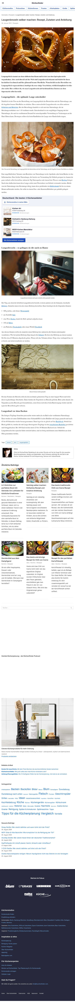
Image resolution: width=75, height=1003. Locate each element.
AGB (28, 993)
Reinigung (13, 809)
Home (3, 993)
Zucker (13, 319)
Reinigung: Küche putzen (9, 943)
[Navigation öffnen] (3, 3)
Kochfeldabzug (8, 802)
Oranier (4, 809)
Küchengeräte (37, 802)
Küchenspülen (50, 803)
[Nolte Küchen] (28, 896)
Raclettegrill (35, 931)
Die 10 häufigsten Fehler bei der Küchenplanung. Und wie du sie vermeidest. (34, 774)
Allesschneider (44, 931)
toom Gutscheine (49, 925)
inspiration (43, 798)
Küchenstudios (8, 8)
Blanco (40, 789)
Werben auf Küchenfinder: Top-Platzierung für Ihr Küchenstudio (21, 968)
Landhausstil (4, 806)
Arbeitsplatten (54, 8)
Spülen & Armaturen (27, 809)
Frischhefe (38, 327)
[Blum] (10, 888)
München (23, 920)
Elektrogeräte (33, 794)
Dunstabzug (64, 789)
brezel (9, 442)
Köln (62, 920)
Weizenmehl (24, 311)
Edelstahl (25, 794)
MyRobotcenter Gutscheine (9, 928)
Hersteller (11, 798)
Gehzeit (41, 335)
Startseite (4, 15)
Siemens (9, 922)
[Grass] (26, 888)
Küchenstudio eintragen (8, 971)
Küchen (27, 802)
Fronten (44, 8)
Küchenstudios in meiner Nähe (17, 202)
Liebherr (11, 806)
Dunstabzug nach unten (11, 794)
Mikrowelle (30, 806)
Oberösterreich (38, 920)
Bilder (35, 789)
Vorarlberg (30, 920)
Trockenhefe (17, 327)
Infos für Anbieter (6, 965)
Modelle (37, 806)
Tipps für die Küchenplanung (20, 813)
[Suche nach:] (37, 607)
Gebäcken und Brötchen (9, 107)
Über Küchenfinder (7, 949)
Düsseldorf (50, 920)
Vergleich (47, 813)
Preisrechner (20, 8)
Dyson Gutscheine (37, 925)
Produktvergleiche (13, 931)
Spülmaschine (42, 809)
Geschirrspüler (63, 793)
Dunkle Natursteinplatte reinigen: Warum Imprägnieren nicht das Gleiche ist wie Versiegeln (34, 854)
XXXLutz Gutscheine (25, 925)
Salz (13, 315)
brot (15, 442)
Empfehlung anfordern (8, 917)
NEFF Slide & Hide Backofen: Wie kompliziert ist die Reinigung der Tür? (27, 832)
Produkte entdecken (8, 756)
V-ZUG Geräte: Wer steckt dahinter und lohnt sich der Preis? (23, 848)
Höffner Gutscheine (25, 928)
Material (18, 806)
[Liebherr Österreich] (44, 888)
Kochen (64, 180)
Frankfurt (57, 920)
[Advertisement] (37, 632)
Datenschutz (22, 993)
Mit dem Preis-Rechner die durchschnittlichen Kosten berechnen (29, 769)
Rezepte (11, 15)
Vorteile (58, 813)
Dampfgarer (54, 789)
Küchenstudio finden (7, 914)
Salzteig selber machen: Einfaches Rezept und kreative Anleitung (36, 488)
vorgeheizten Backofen (57, 424)
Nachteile (45, 806)
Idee (27, 562)
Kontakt (41, 993)
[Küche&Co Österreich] (43, 896)
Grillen (4, 798)
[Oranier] (62, 888)
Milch (11, 323)
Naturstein (53, 806)
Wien (45, 920)
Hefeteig (4, 306)
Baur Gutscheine (60, 925)
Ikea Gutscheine (13, 925)
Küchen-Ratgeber (6, 946)
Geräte (64, 8)
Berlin (11, 920)
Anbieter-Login (6, 974)
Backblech (59, 421)
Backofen (26, 789)
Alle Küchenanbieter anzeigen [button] (14, 240)
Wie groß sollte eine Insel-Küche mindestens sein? (23, 771)
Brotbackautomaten (25, 931)
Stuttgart (66, 920)
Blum (46, 789)
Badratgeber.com (6, 955)
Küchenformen (33, 8)
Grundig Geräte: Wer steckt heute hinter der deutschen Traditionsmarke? (28, 838)
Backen (15, 789)
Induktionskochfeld (33, 798)
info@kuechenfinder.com (40, 984)
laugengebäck (24, 442)
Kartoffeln (50, 798)
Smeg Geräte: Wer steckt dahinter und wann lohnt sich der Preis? (25, 827)
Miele (24, 806)
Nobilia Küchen (62, 806)
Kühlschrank (54, 186)
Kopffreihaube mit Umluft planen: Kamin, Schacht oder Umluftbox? (26, 843)
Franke (3, 922)
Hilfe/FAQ (4, 952)
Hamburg (17, 920)
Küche (20, 802)
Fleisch (43, 793)
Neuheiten (11, 496)
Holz (16, 798)
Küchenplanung (6, 940)
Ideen (22, 798)
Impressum (35, 993)
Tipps (51, 809)
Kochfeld (57, 798)
